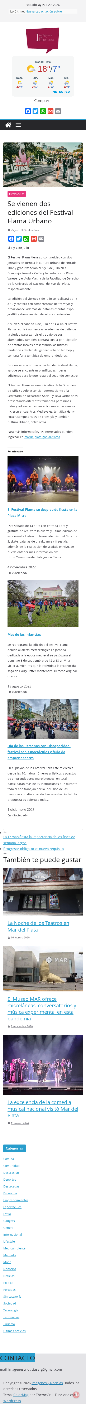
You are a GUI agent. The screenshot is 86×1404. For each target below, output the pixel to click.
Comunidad (11, 1166)
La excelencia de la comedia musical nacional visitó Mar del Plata (43, 1108)
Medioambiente (14, 1248)
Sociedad (9, 1303)
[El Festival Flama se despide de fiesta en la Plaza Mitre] (43, 458)
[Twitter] (35, 111)
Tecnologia (10, 1310)
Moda (7, 1262)
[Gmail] (50, 111)
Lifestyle (9, 1241)
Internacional (12, 1235)
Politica (8, 1283)
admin (35, 230)
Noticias (9, 1276)
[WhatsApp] (43, 111)
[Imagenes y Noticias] (8, 125)
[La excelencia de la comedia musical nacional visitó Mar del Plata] (43, 1038)
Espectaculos (16, 194)
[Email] (58, 111)
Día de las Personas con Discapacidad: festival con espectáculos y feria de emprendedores (39, 752)
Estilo (7, 1214)
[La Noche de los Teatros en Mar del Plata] (43, 871)
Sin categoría (12, 1296)
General (8, 1228)
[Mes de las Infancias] (43, 582)
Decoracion (11, 1173)
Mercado (9, 1255)
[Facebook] (28, 111)
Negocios (9, 1269)
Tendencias (11, 1317)
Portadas (9, 1290)
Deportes (9, 1179)
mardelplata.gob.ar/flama (42, 437)
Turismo (9, 1324)
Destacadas (11, 1186)
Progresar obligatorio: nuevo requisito (33, 848)
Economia (10, 1193)
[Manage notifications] (76, 1394)
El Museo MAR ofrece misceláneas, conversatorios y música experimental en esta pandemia (42, 1008)
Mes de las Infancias (24, 634)
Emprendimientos (15, 1200)
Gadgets (9, 1221)
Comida (8, 1159)
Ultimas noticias (14, 1331)
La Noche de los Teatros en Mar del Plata (38, 926)
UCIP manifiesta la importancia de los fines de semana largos (39, 840)
